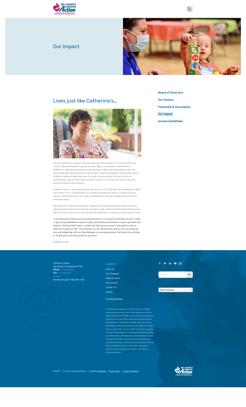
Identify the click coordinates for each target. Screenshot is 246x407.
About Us (110, 269)
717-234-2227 (64, 273)
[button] (189, 9)
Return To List (61, 242)
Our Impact (165, 114)
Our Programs (112, 273)
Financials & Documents (174, 107)
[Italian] (166, 285)
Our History (166, 99)
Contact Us (111, 287)
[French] (162, 285)
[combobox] (172, 274)
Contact (57, 276)
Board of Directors (170, 92)
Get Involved (112, 283)
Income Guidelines (170, 121)
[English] (159, 285)
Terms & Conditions (131, 371)
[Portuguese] (168, 285)
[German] (164, 285)
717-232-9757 (67, 270)
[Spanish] (172, 285)
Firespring (102, 371)
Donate (109, 292)
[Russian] (170, 285)
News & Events (113, 278)
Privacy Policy (114, 371)
